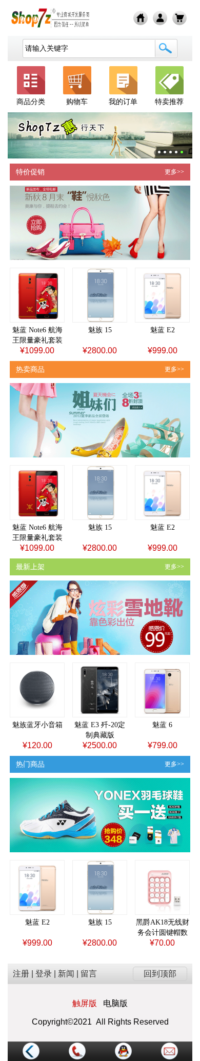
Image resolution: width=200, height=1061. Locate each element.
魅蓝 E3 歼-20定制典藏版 (99, 730)
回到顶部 (160, 973)
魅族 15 (100, 330)
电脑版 (115, 1003)
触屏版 (84, 1003)
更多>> (174, 171)
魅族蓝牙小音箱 (37, 725)
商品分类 (30, 102)
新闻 (66, 973)
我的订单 (123, 102)
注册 (21, 973)
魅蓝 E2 (162, 330)
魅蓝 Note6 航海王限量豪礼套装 (37, 335)
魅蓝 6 (162, 725)
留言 (89, 973)
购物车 (77, 102)
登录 (43, 973)
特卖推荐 (169, 102)
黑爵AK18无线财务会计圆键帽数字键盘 (162, 928)
